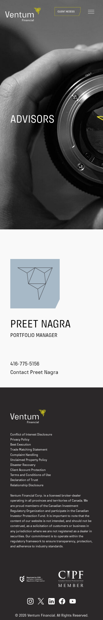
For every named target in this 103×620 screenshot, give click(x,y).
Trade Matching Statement (28, 449)
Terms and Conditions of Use (30, 475)
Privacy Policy (19, 439)
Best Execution (20, 444)
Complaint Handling (24, 455)
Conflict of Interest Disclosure (31, 434)
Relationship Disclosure (26, 485)
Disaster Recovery (22, 465)
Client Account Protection (28, 470)
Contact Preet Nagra (34, 372)
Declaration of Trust (24, 480)
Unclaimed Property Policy (28, 460)
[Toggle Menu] (91, 12)
